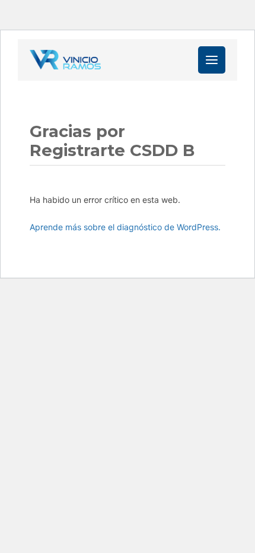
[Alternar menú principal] (211, 60)
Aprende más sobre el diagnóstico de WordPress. (125, 227)
